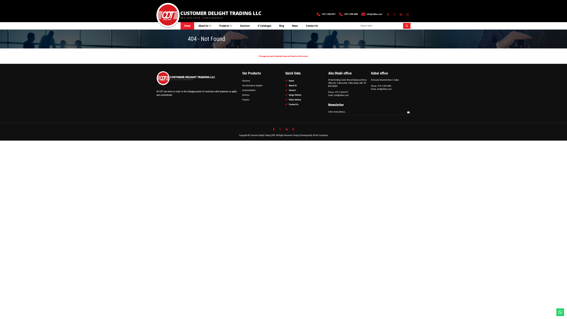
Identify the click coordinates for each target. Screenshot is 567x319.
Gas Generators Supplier (252, 85)
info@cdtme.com (374, 14)
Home (187, 25)
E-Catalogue (264, 25)
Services (245, 25)
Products (224, 25)
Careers (292, 90)
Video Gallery (295, 100)
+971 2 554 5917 (328, 14)
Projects (245, 100)
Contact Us (312, 25)
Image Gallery (295, 95)
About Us (203, 25)
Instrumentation (249, 90)
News (295, 25)
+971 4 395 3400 (351, 14)
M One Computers (320, 135)
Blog (281, 25)
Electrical (246, 81)
